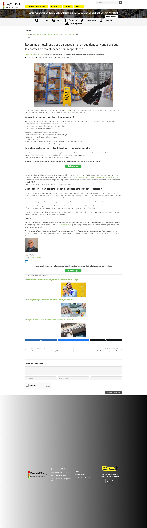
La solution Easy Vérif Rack (36, 7)
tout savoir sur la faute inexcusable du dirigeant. (83, 198)
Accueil (27, 54)
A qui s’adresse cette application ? (60, 472)
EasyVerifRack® (36, 257)
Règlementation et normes (52, 34)
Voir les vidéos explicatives (58, 475)
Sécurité (72, 34)
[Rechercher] (120, 2)
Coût (28, 34)
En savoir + (54, 7)
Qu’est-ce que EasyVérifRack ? (59, 469)
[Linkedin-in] (107, 481)
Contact (78, 7)
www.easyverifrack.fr (62, 225)
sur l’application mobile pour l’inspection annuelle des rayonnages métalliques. (96, 177)
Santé (65, 34)
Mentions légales (80, 474)
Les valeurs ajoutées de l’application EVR (61, 479)
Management (37, 34)
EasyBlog (68, 7)
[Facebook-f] (112, 481)
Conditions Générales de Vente (83, 478)
